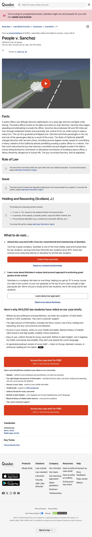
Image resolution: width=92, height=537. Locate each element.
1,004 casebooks (32, 388)
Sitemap (48, 513)
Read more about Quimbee (47, 302)
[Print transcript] (87, 26)
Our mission (55, 468)
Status (79, 482)
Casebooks (37, 27)
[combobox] (52, 5)
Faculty (39, 480)
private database (15, 33)
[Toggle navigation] (89, 4)
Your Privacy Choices (32, 513)
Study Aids (6, 27)
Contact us (81, 468)
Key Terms (9, 440)
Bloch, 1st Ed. (9, 430)
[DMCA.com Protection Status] (59, 513)
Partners (53, 489)
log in (34, 170)
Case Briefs (49, 27)
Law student (41, 472)
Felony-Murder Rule (12, 445)
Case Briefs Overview (21, 27)
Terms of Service (40, 509)
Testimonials (55, 493)
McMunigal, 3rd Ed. (12, 433)
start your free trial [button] (22, 170)
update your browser (22, 17)
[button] (46, 83)
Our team (53, 472)
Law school (40, 468)
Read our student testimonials (47, 265)
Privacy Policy (52, 509)
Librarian (39, 476)
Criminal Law (9, 428)
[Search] (19, 4)
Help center (82, 479)
